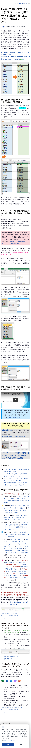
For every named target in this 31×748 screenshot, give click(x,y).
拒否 (21, 744)
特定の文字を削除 (20, 562)
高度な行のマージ (15, 578)
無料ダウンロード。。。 (11, 659)
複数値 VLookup (8, 517)
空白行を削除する (19, 508)
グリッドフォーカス (17, 539)
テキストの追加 (9, 562)
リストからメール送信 (21, 550)
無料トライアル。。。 (17, 243)
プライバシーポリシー (9, 740)
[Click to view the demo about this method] (23, 59)
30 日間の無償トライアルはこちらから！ (13, 436)
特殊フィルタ (24, 553)
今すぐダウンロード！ (15, 417)
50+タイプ (11, 564)
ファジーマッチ (17, 519)
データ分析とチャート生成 (15, 500)
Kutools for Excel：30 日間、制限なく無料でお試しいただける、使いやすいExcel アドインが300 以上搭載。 (15, 455)
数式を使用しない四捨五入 (13, 512)
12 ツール (23, 560)
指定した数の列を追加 (20, 532)
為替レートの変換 (11, 575)
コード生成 (11, 498)
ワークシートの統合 (16, 548)
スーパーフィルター (11, 553)
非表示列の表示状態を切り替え (17, 534)
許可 (8, 744)
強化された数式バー (18, 541)
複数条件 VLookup (21, 515)
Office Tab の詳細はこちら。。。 (12, 656)
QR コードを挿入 (11, 571)
